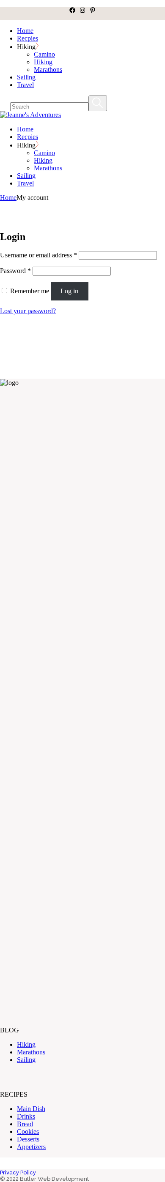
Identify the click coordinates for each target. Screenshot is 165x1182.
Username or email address (38, 255)
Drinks (26, 1116)
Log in (69, 291)
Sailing (26, 1059)
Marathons (31, 1052)
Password (15, 270)
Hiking (26, 1044)
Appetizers (31, 1146)
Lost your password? (28, 310)
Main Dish (31, 1108)
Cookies (28, 1131)
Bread (25, 1123)
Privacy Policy (18, 1172)
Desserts (28, 1139)
